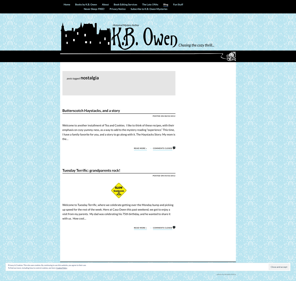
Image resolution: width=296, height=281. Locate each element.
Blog (165, 4)
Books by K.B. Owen (86, 4)
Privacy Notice (118, 9)
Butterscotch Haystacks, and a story (91, 111)
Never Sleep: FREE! (94, 9)
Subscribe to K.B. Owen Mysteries (149, 9)
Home (67, 4)
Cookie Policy (61, 268)
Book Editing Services (125, 4)
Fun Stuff (178, 4)
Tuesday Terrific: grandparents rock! (91, 170)
